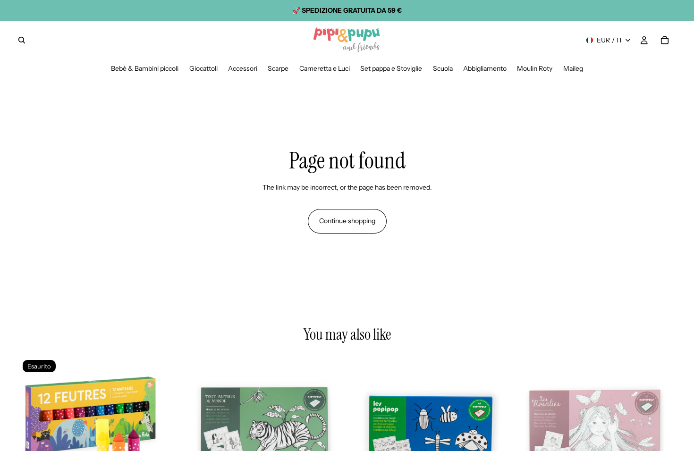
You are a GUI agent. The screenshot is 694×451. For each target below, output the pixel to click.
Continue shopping (347, 221)
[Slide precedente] (33, 436)
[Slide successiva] (165, 436)
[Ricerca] (21, 40)
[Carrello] (664, 40)
